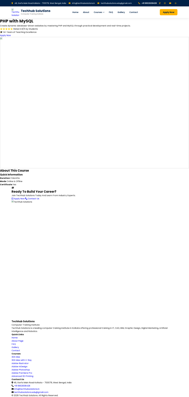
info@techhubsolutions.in (83, 3)
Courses (98, 12)
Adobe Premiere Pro (22, 372)
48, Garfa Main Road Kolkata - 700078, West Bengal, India (40, 3)
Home (75, 12)
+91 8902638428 (149, 3)
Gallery (121, 12)
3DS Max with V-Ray (22, 360)
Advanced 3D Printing (22, 376)
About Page (17, 340)
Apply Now (168, 12)
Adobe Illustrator (20, 363)
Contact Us (33, 198)
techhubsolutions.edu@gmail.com (116, 3)
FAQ (111, 12)
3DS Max (16, 356)
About (86, 12)
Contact (133, 12)
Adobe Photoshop (21, 369)
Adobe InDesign (19, 366)
